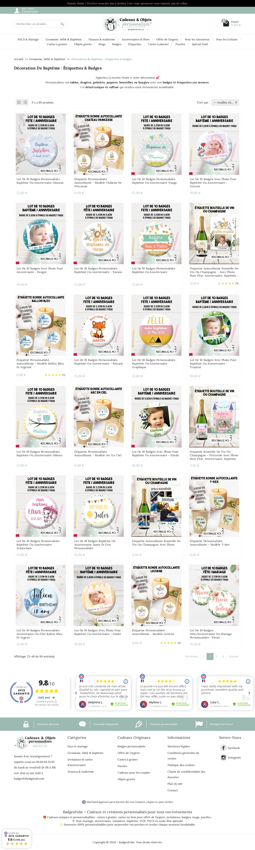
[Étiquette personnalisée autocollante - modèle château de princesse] (99, 144)
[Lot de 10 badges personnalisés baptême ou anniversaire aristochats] (41, 506)
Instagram (234, 757)
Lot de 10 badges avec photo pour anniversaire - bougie (40, 270)
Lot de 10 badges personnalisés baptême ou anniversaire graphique (153, 363)
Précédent (191, 656)
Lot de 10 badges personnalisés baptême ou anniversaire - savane (98, 270)
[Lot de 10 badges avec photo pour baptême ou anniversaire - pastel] (99, 595)
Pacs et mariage (78, 746)
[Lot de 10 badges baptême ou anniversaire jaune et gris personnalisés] (99, 506)
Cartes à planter (158, 44)
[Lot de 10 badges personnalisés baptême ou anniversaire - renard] (99, 325)
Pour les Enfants (226, 39)
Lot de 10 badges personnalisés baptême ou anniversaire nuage (154, 180)
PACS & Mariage (28, 39)
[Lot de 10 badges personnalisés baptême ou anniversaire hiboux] (41, 416)
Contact (173, 790)
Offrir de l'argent (129, 753)
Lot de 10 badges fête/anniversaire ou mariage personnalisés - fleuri (211, 634)
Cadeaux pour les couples (134, 772)
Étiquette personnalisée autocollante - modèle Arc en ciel (98, 453)
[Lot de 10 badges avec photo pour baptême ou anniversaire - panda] (156, 416)
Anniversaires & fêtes (135, 39)
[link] (223, 747)
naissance (119, 821)
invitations (173, 817)
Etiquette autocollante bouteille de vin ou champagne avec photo (156, 542)
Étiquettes (134, 44)
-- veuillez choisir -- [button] (226, 102)
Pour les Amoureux (197, 39)
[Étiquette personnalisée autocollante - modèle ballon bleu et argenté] (41, 325)
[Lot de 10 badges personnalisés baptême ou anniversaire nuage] (156, 144)
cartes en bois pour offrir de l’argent (141, 817)
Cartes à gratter (57, 44)
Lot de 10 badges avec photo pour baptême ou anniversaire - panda (155, 453)
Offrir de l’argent (167, 39)
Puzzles (180, 44)
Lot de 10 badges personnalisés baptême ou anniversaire (153, 270)
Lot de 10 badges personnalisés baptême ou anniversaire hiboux (39, 453)
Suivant (233, 656)
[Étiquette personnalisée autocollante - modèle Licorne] (156, 595)
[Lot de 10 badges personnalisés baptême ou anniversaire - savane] (99, 233)
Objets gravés (83, 44)
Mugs (101, 44)
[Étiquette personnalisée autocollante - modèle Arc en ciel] (99, 416)
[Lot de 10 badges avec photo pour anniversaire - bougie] (41, 233)
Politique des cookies (181, 765)
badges (186, 817)
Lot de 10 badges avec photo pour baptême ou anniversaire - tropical (213, 363)
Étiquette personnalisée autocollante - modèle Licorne (153, 632)
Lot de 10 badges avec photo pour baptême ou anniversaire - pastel (97, 632)
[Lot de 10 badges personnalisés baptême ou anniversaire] (156, 233)
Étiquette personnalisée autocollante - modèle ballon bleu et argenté (40, 363)
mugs (195, 817)
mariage (88, 821)
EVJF (143, 821)
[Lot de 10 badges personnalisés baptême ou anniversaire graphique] (156, 325)
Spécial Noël (200, 44)
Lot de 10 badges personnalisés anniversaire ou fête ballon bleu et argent (39, 634)
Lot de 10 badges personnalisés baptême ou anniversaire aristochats (38, 544)
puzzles (205, 817)
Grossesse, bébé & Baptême (64, 39)
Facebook (234, 748)
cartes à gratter (107, 817)
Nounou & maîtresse (101, 39)
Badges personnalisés (131, 746)
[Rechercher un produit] (62, 24)
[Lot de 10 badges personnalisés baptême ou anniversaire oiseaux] (41, 144)
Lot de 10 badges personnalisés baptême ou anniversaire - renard (98, 361)
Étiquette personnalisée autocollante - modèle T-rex (210, 542)
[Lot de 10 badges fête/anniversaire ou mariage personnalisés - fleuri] (214, 595)
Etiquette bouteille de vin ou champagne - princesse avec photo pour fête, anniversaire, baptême (214, 455)
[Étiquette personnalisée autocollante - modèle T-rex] (214, 506)
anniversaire (103, 821)
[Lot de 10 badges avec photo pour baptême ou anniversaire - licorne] (214, 144)
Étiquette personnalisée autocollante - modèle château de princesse (98, 182)
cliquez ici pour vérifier (159, 801)
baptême (132, 821)
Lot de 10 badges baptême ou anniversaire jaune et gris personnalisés (95, 544)
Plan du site (175, 784)
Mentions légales (179, 746)
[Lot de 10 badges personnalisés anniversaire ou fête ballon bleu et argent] (41, 595)
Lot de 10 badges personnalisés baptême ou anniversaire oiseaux (40, 180)
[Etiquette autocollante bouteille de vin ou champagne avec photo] (156, 506)
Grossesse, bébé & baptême (85, 753)
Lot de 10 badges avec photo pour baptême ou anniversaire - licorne (213, 182)
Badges (116, 44)
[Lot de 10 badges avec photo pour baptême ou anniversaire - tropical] (214, 325)
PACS (150, 821)
